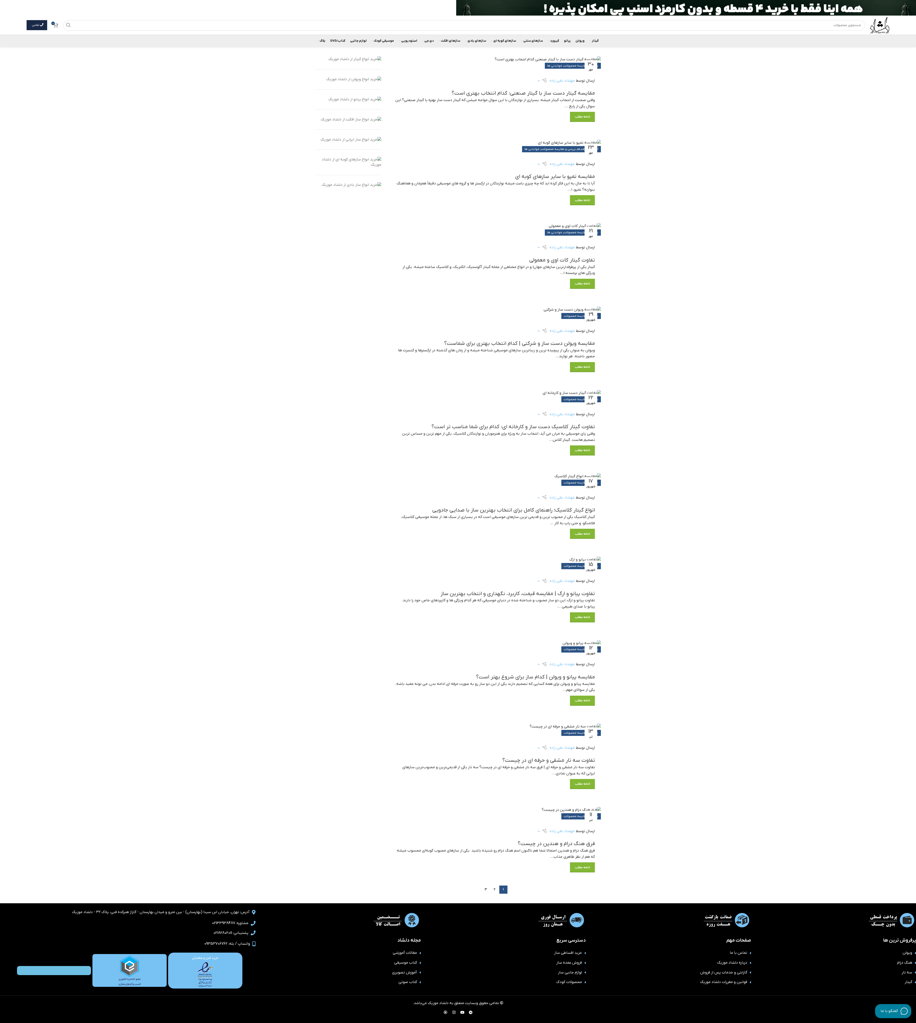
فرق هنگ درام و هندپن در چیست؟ (556, 843)
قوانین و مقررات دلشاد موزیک (723, 982)
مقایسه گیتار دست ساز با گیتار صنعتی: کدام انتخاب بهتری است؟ (523, 93)
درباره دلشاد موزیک (732, 962)
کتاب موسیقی (405, 962)
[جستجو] (68, 25)
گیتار (908, 982)
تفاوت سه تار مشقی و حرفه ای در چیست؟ (548, 760)
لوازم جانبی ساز (570, 972)
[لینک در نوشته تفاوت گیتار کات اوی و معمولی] (494, 230)
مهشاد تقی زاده (562, 80)
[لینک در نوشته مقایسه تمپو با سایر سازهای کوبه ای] (494, 147)
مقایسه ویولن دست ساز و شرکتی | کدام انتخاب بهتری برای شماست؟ (519, 343)
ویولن (907, 952)
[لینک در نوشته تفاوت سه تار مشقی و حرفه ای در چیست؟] (494, 731)
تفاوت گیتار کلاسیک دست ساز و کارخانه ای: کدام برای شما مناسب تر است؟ (513, 426)
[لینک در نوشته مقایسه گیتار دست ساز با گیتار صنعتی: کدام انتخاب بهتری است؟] (494, 64)
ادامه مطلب (582, 117)
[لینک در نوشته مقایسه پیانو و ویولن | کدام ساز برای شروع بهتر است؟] (494, 647)
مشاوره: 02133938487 (230, 923)
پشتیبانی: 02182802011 (230, 933)
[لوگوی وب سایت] (879, 25)
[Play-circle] (445, 1012)
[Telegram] (470, 1012)
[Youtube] (462, 1012)
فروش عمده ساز (569, 962)
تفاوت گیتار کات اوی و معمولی (562, 260)
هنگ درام (904, 962)
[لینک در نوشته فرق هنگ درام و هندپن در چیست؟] (494, 814)
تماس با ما (738, 952)
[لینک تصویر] (205, 970)
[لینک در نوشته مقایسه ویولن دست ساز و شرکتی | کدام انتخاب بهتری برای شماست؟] (494, 314)
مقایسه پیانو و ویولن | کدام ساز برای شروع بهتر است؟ (535, 677)
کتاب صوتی (407, 982)
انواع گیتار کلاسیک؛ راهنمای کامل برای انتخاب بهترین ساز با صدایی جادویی (513, 510)
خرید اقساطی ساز (568, 952)
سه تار (907, 972)
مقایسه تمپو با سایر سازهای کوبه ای (555, 176)
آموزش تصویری (404, 972)
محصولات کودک (569, 982)
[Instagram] (453, 1012)
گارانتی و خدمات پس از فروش (723, 972)
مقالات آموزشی (405, 952)
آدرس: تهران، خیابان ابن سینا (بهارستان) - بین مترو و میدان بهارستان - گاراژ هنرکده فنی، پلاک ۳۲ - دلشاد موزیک (161, 912)
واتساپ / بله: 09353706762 (227, 943)
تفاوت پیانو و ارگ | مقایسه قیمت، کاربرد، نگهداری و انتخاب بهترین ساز (518, 593)
